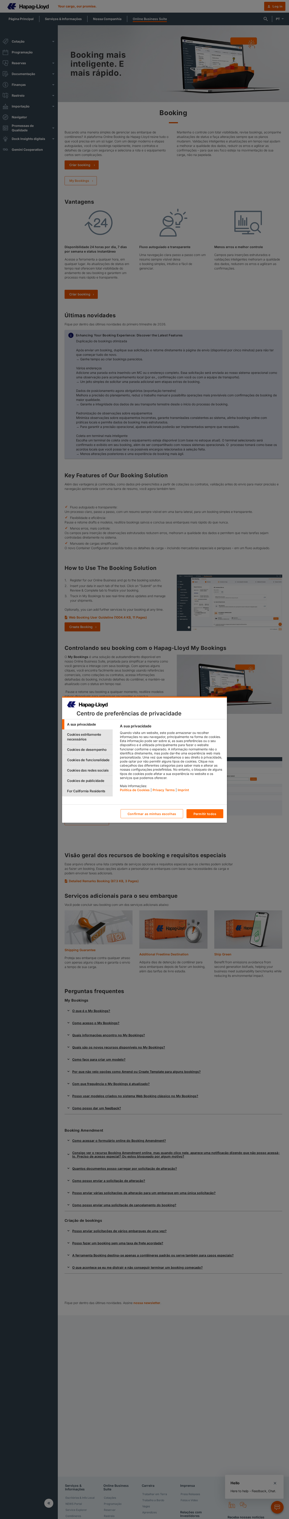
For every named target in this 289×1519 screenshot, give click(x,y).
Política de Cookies (135, 790)
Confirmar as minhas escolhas (152, 813)
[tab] (87, 724)
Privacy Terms (164, 790)
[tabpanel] (171, 759)
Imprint (183, 790)
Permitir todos (204, 813)
